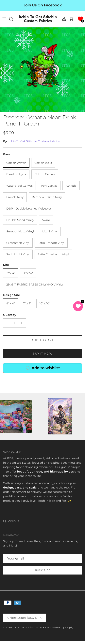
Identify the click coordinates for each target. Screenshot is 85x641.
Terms (51, 358)
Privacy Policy (38, 358)
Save (42, 330)
